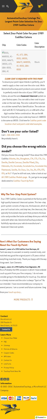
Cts (43, 158)
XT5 (42, 170)
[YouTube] (5, 379)
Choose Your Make (10, 338)
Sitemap (7, 345)
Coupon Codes (9, 353)
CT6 (39, 158)
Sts (31, 170)
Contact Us (8, 360)
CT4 (31, 158)
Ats (17, 158)
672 (21, 54)
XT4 (38, 170)
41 (18, 54)
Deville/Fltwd (28, 162)
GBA (25, 54)
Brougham (24, 158)
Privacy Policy (9, 368)
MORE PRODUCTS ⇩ (23, 299)
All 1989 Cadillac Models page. (15, 177)
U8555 (24, 58)
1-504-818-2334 (12, 135)
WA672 (19, 62)
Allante (12, 158)
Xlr (35, 170)
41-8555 (20, 66)
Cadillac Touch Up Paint (23, 181)
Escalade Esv (28, 166)
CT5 (35, 158)
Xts (9, 173)
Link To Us (7, 364)
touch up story (14, 292)
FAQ (5, 342)
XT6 (3, 173)
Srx (28, 170)
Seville (14, 170)
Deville (4, 162)
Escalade (18, 166)
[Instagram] (8, 379)
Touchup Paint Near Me (12, 371)
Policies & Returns (10, 349)
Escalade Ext (40, 166)
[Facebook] (2, 379)
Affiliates (7, 356)
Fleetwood (6, 170)
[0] (39, 7)
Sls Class (22, 170)
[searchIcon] (7, 6)
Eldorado (5, 166)
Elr (11, 166)
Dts (36, 162)
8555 (19, 58)
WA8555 (26, 62)
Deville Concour (15, 162)
